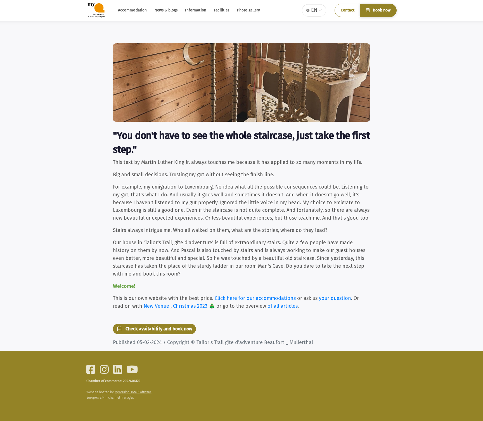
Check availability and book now (158, 328)
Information (195, 10)
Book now (381, 10)
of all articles (282, 306)
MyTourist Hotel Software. (133, 392)
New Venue (157, 306)
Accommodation (132, 10)
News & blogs (166, 10)
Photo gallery (248, 10)
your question (335, 298)
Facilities (221, 10)
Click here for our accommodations (255, 298)
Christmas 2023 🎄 (194, 306)
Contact (347, 10)
